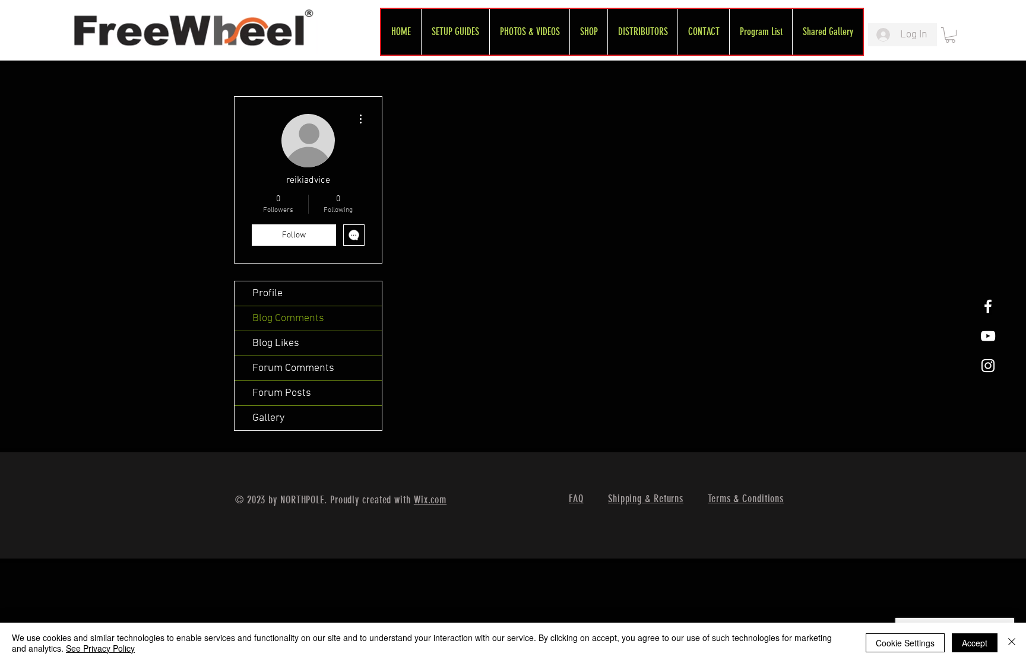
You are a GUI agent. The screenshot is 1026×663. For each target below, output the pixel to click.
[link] (950, 35)
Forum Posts (281, 393)
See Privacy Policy (100, 648)
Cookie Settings (905, 643)
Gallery (268, 418)
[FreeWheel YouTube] (988, 336)
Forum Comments (293, 368)
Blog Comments (288, 318)
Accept (974, 643)
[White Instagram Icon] (988, 366)
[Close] (1012, 643)
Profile (267, 293)
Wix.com (430, 499)
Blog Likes (275, 343)
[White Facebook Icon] (988, 306)
